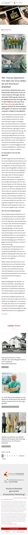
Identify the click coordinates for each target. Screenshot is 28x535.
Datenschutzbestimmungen (20, 498)
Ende (4, 459)
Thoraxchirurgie (9, 104)
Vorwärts (21, 456)
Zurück (5, 314)
